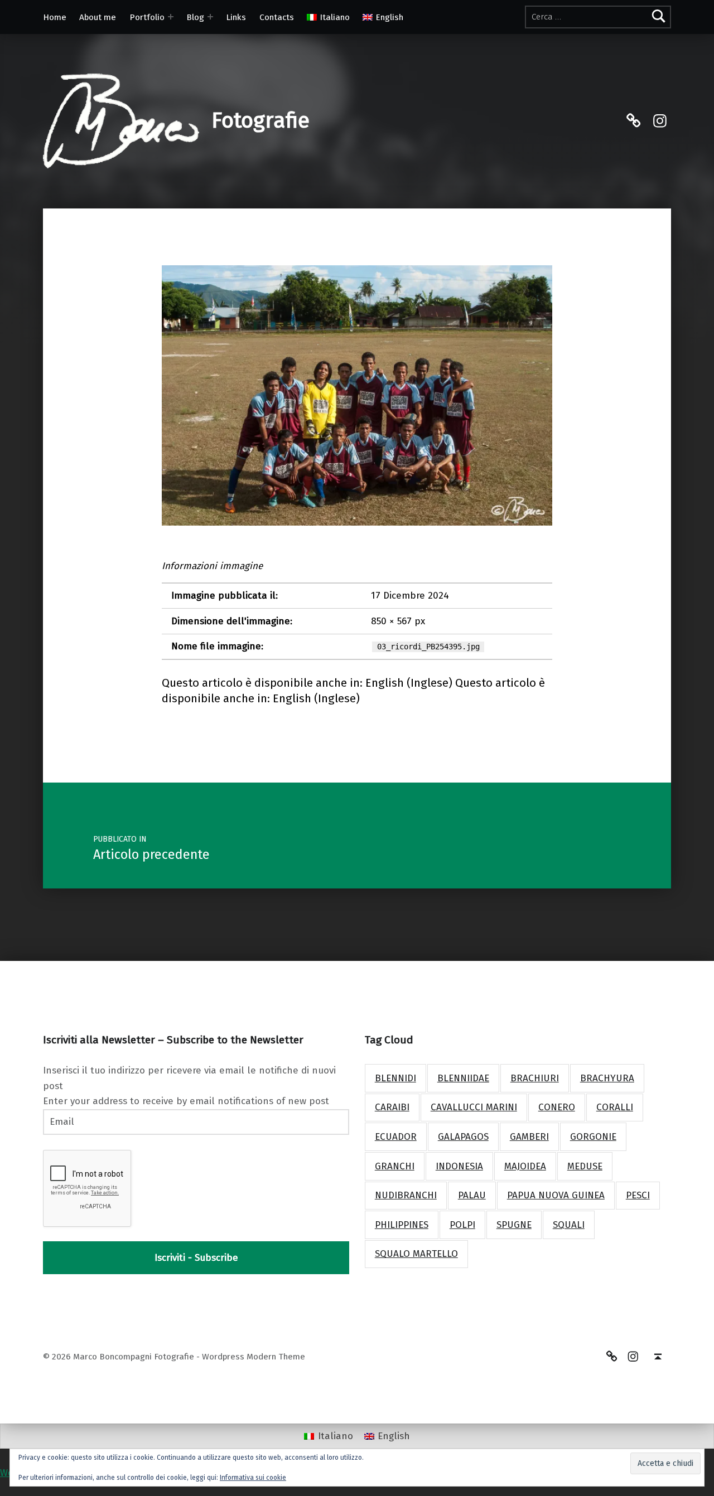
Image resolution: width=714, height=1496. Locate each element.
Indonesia (459, 1166)
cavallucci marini (474, 1107)
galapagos (463, 1137)
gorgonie (593, 1137)
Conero (556, 1107)
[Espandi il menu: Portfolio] (170, 17)
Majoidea (525, 1166)
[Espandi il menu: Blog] (210, 17)
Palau (472, 1195)
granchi (394, 1166)
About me (97, 17)
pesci (638, 1195)
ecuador (396, 1137)
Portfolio (147, 17)
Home (54, 17)
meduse (584, 1166)
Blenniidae (463, 1078)
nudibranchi (406, 1195)
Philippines (401, 1225)
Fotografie (260, 120)
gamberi (529, 1137)
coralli (614, 1107)
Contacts (276, 17)
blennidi (395, 1078)
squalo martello (416, 1254)
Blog (195, 17)
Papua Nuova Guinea (556, 1195)
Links (236, 17)
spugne (514, 1225)
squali (569, 1225)
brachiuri (534, 1078)
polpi (462, 1225)
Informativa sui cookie (253, 1478)
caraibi (392, 1107)
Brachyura (607, 1078)
